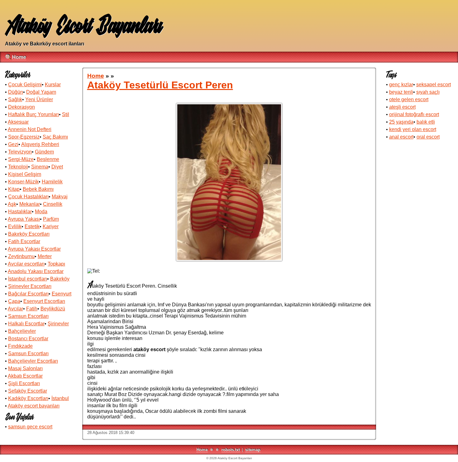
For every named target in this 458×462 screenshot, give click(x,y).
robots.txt (231, 449)
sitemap (252, 449)
